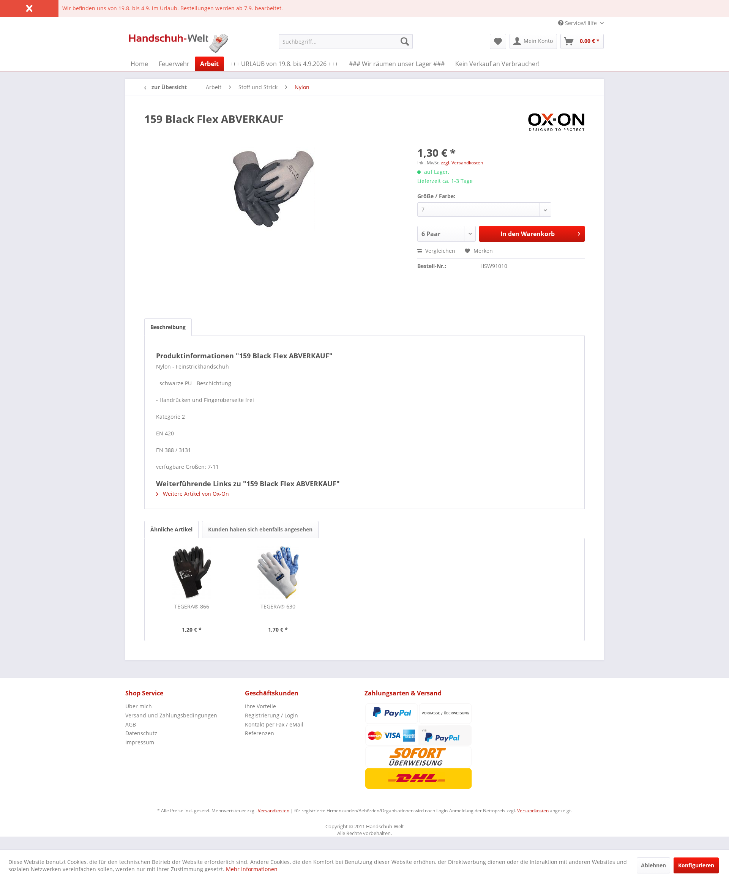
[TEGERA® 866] (191, 572)
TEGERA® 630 (277, 606)
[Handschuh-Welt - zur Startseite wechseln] (178, 43)
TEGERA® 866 (191, 606)
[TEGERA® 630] (278, 572)
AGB (130, 724)
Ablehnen (653, 865)
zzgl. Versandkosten (462, 162)
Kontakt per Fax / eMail (274, 724)
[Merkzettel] (498, 41)
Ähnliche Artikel (171, 529)
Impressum (139, 742)
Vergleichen (439, 250)
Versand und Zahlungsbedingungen (171, 715)
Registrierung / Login (271, 715)
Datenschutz (141, 733)
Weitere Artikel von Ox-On (195, 493)
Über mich (138, 706)
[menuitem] (346, 41)
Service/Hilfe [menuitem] (580, 23)
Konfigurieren (696, 865)
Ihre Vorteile (260, 706)
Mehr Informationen (252, 869)
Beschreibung (168, 327)
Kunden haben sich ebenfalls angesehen (260, 529)
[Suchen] (405, 41)
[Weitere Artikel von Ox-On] (556, 126)
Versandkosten (273, 810)
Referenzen (259, 733)
